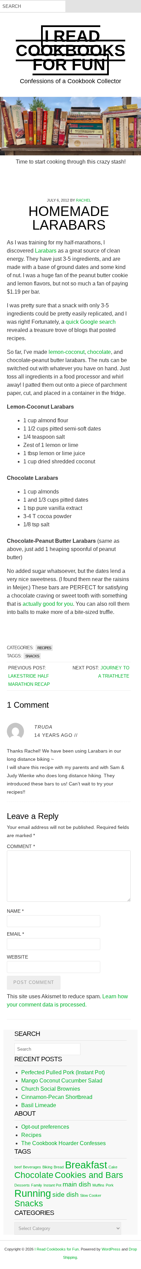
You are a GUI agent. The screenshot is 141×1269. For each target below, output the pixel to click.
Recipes (44, 648)
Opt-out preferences (45, 1127)
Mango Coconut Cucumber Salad (61, 1081)
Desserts (22, 1185)
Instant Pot (52, 1185)
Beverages (32, 1167)
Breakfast (86, 1164)
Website (17, 957)
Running (32, 1193)
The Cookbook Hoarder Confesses (63, 1143)
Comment (21, 846)
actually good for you (48, 604)
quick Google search (91, 322)
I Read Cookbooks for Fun (70, 50)
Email (15, 934)
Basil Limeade (38, 1105)
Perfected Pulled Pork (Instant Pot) (63, 1072)
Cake (112, 1167)
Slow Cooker (90, 1195)
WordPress (111, 1249)
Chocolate (33, 1175)
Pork (110, 1185)
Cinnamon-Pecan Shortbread (56, 1097)
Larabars (45, 251)
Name (15, 911)
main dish (77, 1184)
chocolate (99, 352)
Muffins (98, 1185)
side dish (65, 1194)
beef (18, 1167)
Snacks (32, 656)
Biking (47, 1167)
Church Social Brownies (50, 1089)
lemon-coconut (66, 352)
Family (36, 1185)
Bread (59, 1167)
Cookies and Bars (89, 1175)
